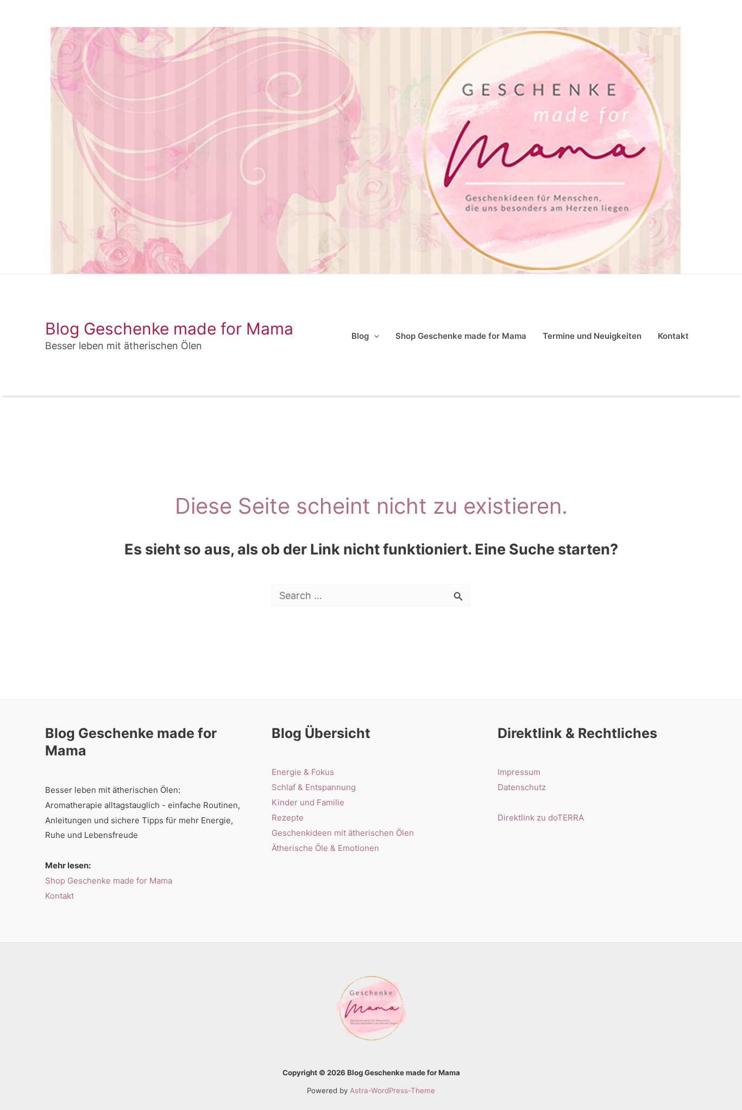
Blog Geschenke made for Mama (169, 328)
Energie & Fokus (303, 772)
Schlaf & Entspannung (314, 787)
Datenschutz (522, 787)
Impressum (519, 772)
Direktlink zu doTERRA (541, 817)
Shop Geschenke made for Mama (108, 880)
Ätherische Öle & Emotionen (325, 848)
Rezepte (288, 817)
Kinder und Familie (308, 802)
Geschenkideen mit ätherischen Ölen (343, 833)
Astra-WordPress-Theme (392, 1090)
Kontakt (59, 896)
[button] (374, 336)
